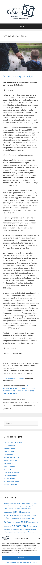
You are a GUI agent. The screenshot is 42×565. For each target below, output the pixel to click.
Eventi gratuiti (9, 448)
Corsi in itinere (9, 445)
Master (35, 515)
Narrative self (9, 463)
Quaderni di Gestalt (11, 472)
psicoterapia (20, 526)
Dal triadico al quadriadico (18, 76)
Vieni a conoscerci (11, 484)
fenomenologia (8, 512)
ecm (19, 508)
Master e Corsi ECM (11, 457)
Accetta (21, 558)
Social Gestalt (22, 399)
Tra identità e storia (11, 481)
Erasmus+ (24, 508)
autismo (19, 503)
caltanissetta (26, 503)
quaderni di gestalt (28, 529)
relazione (7, 532)
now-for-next (25, 518)
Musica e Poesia (10, 460)
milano (8, 518)
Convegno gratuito (28, 506)
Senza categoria (10, 475)
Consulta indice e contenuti (13, 378)
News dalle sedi (10, 466)
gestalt (17, 511)
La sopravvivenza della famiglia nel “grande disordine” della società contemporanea (19, 388)
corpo (6, 508)
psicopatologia (7, 526)
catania (34, 503)
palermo (25, 521)
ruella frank (13, 532)
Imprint (35, 562)
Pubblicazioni (10, 399)
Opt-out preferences (10, 562)
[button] (39, 538)
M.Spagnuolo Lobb (10, 515)
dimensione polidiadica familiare (17, 402)
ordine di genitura (16, 405)
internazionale (26, 512)
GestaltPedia (9, 451)
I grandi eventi (9, 454)
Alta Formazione (12, 503)
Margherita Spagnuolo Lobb (24, 515)
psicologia (34, 522)
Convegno (19, 506)
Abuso (6, 503)
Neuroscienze (16, 519)
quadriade (28, 405)
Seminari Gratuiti (22, 532)
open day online (14, 522)
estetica (30, 508)
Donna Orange (13, 508)
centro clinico (7, 506)
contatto (14, 506)
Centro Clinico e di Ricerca (14, 442)
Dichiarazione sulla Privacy (24, 562)
